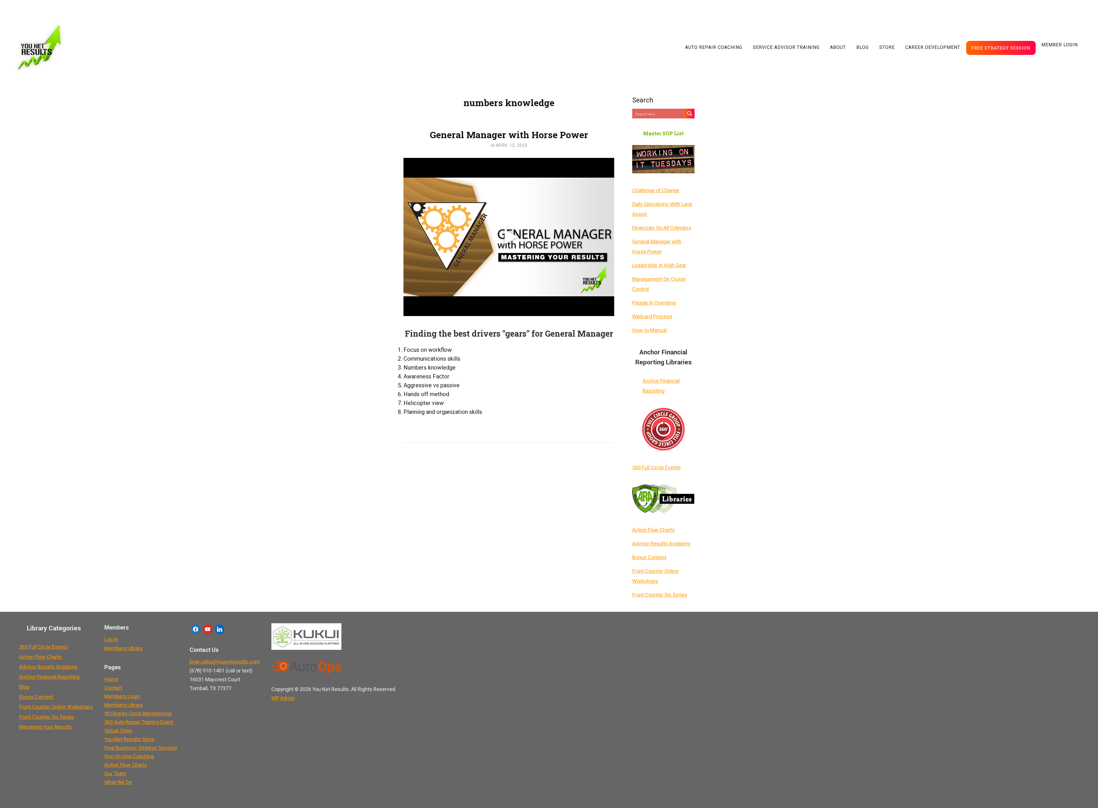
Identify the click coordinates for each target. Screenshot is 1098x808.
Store (887, 47)
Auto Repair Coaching (713, 47)
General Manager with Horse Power (509, 134)
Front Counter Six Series (659, 595)
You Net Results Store (129, 739)
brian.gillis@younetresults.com (225, 662)
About (838, 47)
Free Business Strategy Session (140, 748)
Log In (111, 639)
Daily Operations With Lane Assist (662, 209)
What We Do (118, 782)
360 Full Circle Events (656, 467)
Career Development (932, 47)
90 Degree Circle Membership (138, 713)
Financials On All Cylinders (661, 228)
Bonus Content (649, 557)
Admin (283, 698)
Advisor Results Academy (661, 544)
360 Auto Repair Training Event (138, 722)
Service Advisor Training (786, 47)
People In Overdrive (654, 303)
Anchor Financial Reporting (661, 386)
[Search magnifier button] (690, 113)
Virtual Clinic (118, 731)
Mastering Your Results (45, 727)
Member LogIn (1059, 44)
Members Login (122, 696)
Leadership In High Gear (659, 265)
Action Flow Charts (653, 530)
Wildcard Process (652, 316)
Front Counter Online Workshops (655, 576)
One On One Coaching (129, 756)
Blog (862, 47)
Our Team (115, 774)
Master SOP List (663, 133)
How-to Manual (649, 330)
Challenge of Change (655, 190)
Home (111, 679)
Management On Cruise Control (659, 284)
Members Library (123, 648)
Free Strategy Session (1001, 48)
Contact (113, 688)
